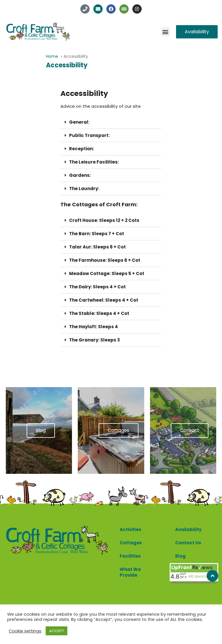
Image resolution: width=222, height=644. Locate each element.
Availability (188, 529)
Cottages (131, 543)
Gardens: (80, 175)
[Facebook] (111, 9)
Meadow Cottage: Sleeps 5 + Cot (106, 273)
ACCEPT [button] (56, 631)
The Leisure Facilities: (94, 162)
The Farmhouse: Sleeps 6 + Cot (104, 260)
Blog (180, 556)
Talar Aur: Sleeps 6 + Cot (97, 247)
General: (79, 122)
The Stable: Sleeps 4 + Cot (99, 313)
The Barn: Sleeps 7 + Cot (96, 234)
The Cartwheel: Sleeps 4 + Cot (103, 300)
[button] (165, 31)
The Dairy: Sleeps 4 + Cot (97, 287)
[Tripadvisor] (124, 9)
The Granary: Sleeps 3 (94, 340)
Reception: (81, 149)
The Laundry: (84, 188)
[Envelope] (98, 9)
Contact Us (188, 543)
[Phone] (85, 9)
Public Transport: (89, 135)
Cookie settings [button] (25, 631)
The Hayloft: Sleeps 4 (93, 327)
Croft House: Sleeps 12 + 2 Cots (104, 220)
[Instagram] (137, 9)
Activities (130, 529)
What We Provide (130, 572)
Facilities (130, 556)
